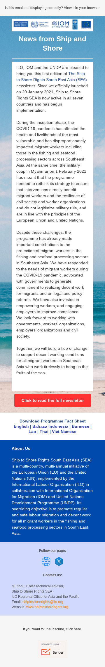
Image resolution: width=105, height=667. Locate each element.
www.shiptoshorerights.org (47, 607)
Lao (32, 431)
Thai (44, 431)
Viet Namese (64, 431)
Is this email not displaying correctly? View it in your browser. (52, 8)
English (21, 426)
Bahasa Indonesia (50, 426)
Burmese (81, 426)
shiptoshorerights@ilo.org (42, 602)
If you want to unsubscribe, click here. (52, 629)
